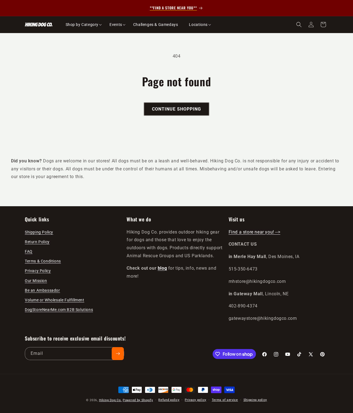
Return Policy (37, 242)
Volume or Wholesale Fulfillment (54, 300)
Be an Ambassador (42, 290)
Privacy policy (195, 400)
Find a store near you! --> (254, 232)
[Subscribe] (118, 353)
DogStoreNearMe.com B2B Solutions (59, 309)
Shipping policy (255, 400)
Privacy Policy (38, 271)
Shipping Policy (39, 232)
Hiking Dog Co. (110, 400)
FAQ (29, 251)
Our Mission (36, 280)
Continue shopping (176, 109)
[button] (82, 24)
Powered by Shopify (138, 400)
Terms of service (225, 400)
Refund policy (168, 400)
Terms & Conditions (43, 261)
